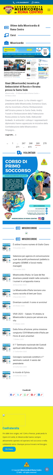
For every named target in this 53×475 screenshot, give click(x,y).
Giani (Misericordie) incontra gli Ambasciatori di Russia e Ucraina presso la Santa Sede (22, 87)
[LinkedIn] (40, 395)
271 (17, 147)
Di (27, 93)
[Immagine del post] (6, 247)
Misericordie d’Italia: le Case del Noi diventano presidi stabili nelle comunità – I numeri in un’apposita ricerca (31, 278)
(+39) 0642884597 (22, 2)
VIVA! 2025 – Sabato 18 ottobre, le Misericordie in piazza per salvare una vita (30, 317)
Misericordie (9, 50)
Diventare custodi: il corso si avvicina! (30, 302)
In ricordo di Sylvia (21, 372)
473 (30, 147)
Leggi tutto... (9, 135)
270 (45, 143)
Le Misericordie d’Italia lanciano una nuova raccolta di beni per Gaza (29, 292)
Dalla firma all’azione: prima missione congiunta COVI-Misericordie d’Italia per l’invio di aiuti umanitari (30, 332)
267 (23, 143)
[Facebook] (12, 395)
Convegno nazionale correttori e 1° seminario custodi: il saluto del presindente (28, 360)
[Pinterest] (33, 395)
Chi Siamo (9, 449)
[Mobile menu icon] (48, 9)
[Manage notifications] (47, 469)
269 (37, 143)
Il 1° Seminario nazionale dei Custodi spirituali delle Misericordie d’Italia (29, 346)
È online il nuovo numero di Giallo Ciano (31, 244)
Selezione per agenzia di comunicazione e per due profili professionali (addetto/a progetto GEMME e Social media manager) (31, 261)
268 (30, 143)
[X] (19, 395)
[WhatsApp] (26, 395)
